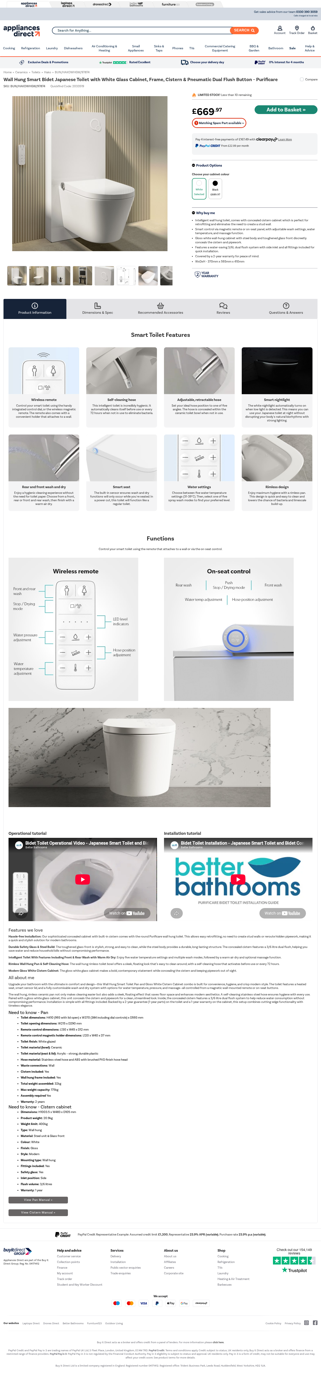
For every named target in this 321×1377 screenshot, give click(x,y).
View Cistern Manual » (38, 1212)
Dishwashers (73, 48)
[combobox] (155, 30)
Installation (118, 1262)
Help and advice (69, 1250)
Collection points (68, 1262)
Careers (169, 1268)
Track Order (297, 33)
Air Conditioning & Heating (104, 48)
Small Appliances (136, 48)
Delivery (115, 1256)
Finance (62, 1268)
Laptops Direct (31, 1323)
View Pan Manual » (38, 1200)
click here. (218, 1342)
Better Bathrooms (73, 1323)
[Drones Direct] (101, 4)
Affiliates (170, 1262)
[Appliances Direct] (29, 4)
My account (65, 1273)
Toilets (35, 72)
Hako (47, 72)
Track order (64, 1279)
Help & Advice (310, 48)
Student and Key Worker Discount (79, 1285)
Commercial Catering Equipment (220, 48)
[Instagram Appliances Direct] (305, 1324)
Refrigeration (30, 48)
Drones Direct (51, 1323)
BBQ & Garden (254, 48)
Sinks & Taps (159, 48)
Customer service (69, 1256)
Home (7, 72)
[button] (173, 171)
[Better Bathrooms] (135, 4)
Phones (177, 48)
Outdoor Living (114, 1323)
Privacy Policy (293, 1323)
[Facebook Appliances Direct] (313, 1324)
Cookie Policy (273, 1323)
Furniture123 (94, 1323)
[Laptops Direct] (67, 4)
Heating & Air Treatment (233, 1279)
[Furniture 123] (170, 4)
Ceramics (21, 72)
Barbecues (224, 1285)
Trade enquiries (120, 1273)
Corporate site (173, 1273)
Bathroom (275, 48)
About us (170, 1256)
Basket (313, 33)
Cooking (9, 48)
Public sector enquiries (125, 1268)
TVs (191, 48)
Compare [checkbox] (311, 79)
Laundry (52, 48)
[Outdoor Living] (204, 4)
